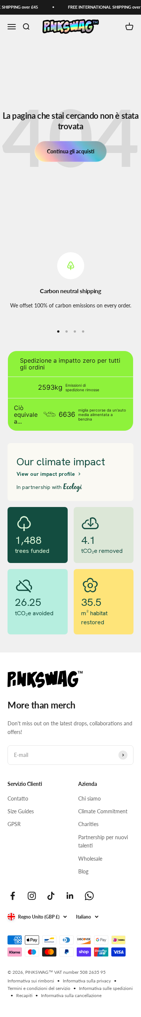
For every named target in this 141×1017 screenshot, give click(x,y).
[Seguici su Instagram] (32, 896)
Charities (88, 824)
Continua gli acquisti (70, 151)
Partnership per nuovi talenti (103, 841)
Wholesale (90, 858)
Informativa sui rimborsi (31, 981)
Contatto (18, 798)
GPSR (14, 824)
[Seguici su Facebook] (13, 896)
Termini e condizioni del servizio (39, 988)
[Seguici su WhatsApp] (89, 896)
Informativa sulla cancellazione (71, 995)
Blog (83, 871)
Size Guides (21, 811)
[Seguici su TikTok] (51, 896)
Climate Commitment (102, 811)
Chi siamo (89, 798)
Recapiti (24, 995)
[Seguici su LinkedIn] (70, 896)
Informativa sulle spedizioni (106, 988)
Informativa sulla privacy (87, 981)
